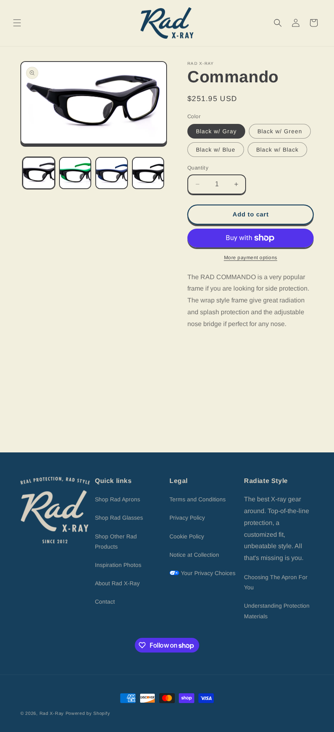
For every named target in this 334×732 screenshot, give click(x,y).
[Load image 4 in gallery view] (148, 173)
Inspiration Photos (118, 565)
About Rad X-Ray (117, 583)
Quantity (198, 168)
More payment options (250, 257)
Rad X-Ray (52, 713)
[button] (17, 23)
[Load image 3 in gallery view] (111, 173)
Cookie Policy (186, 536)
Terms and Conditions (197, 499)
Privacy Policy (187, 517)
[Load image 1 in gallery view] (38, 173)
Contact (105, 601)
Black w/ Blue (215, 149)
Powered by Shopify (88, 713)
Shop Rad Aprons (117, 499)
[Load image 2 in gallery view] (75, 173)
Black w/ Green (279, 131)
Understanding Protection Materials (277, 610)
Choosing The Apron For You (276, 582)
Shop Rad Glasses (119, 517)
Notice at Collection (194, 554)
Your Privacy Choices (207, 573)
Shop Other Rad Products (116, 541)
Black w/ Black (277, 149)
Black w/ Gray (216, 131)
